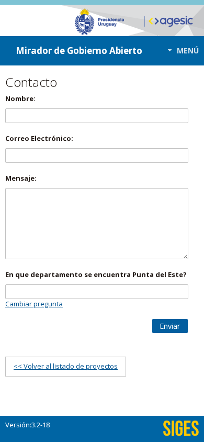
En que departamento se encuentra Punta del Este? (96, 274)
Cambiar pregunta (34, 303)
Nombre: (20, 98)
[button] (180, 50)
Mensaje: (21, 178)
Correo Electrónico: (39, 138)
